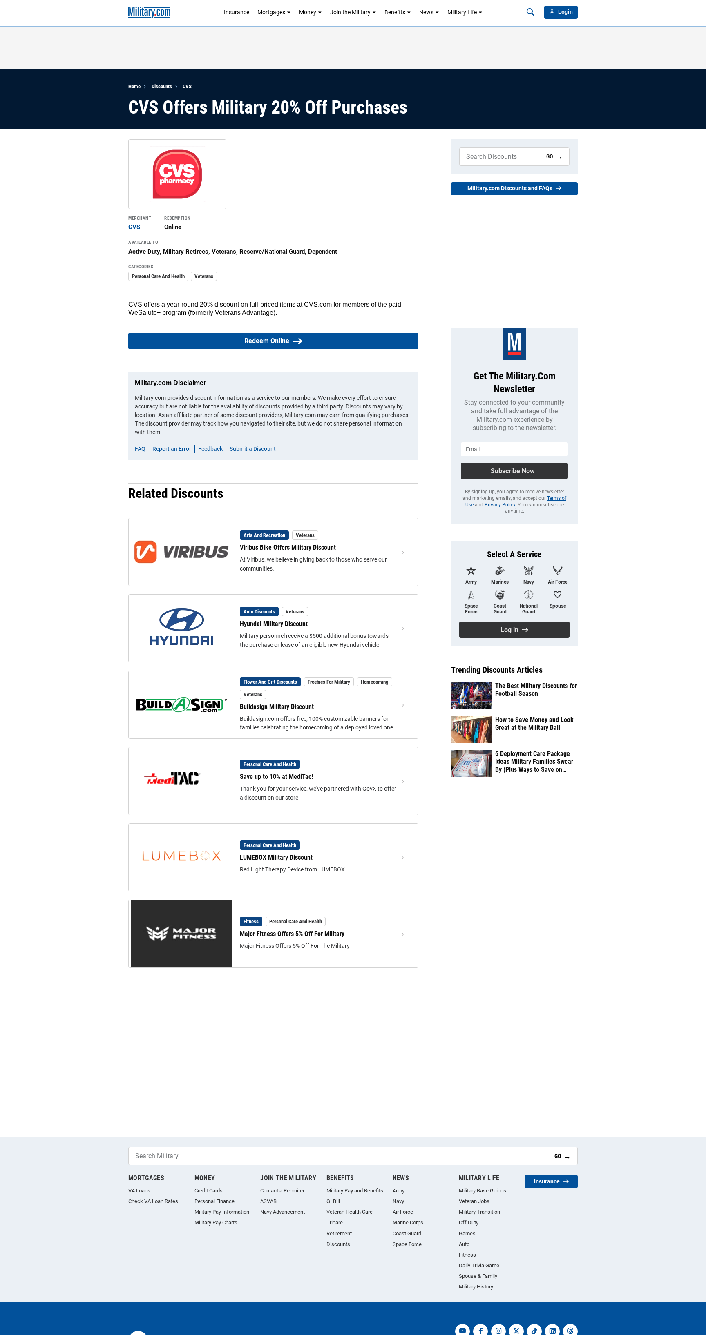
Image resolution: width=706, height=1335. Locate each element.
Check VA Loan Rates (153, 1201)
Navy (398, 1201)
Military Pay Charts (215, 1222)
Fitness (251, 921)
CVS (187, 86)
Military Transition (479, 1212)
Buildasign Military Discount (277, 707)
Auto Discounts (259, 611)
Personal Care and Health (158, 276)
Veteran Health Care (349, 1212)
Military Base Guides (482, 1191)
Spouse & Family (478, 1276)
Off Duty (468, 1222)
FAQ (140, 449)
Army (398, 1191)
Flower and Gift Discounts (270, 682)
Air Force (403, 1212)
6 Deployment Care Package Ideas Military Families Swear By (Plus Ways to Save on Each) (534, 761)
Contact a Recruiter (282, 1191)
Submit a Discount (253, 449)
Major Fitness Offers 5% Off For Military (292, 934)
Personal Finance (214, 1201)
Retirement (339, 1233)
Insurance (236, 12)
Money (307, 12)
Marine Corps (408, 1222)
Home (134, 86)
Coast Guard (407, 1233)
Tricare (334, 1222)
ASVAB (268, 1201)
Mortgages (271, 12)
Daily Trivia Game (479, 1265)
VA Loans (139, 1191)
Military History (476, 1287)
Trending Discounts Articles (497, 670)
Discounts (162, 86)
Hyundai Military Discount (274, 624)
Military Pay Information (221, 1212)
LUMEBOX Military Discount (276, 857)
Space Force (407, 1244)
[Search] (530, 12)
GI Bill (333, 1201)
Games (467, 1233)
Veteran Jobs (474, 1201)
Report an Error (171, 449)
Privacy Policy (500, 505)
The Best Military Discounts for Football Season (536, 690)
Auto (464, 1244)
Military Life (462, 12)
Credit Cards (208, 1191)
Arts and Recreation (264, 535)
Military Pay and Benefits (354, 1191)
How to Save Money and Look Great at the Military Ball (534, 723)
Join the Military (350, 12)
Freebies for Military (329, 682)
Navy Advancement (282, 1212)
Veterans (203, 276)
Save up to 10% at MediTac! (276, 776)
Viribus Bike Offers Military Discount (288, 547)
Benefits (394, 12)
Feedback (210, 449)
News (426, 12)
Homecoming (375, 682)
